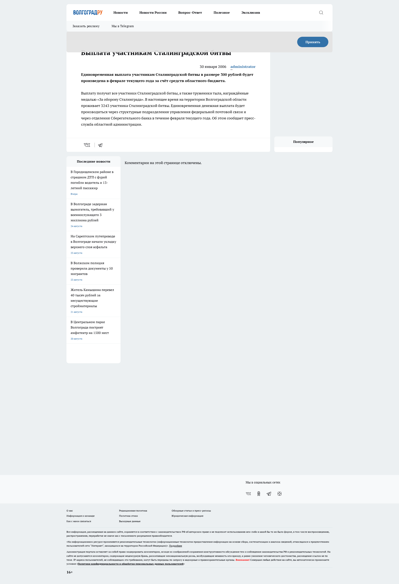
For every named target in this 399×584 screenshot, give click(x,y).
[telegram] (101, 145)
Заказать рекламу (86, 26)
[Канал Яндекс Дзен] (279, 494)
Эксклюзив (250, 12)
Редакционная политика (133, 510)
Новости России (153, 12)
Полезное (222, 12)
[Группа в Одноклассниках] (259, 494)
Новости (120, 12)
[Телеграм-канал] (269, 494)
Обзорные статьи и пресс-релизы (191, 510)
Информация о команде (80, 515)
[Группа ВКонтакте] (248, 494)
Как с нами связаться (78, 521)
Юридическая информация (187, 515)
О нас (69, 510)
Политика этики (128, 515)
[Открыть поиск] (321, 12)
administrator (243, 66)
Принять (312, 42)
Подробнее (175, 545)
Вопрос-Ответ (190, 12)
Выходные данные (129, 521)
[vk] (87, 145)
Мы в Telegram (123, 26)
